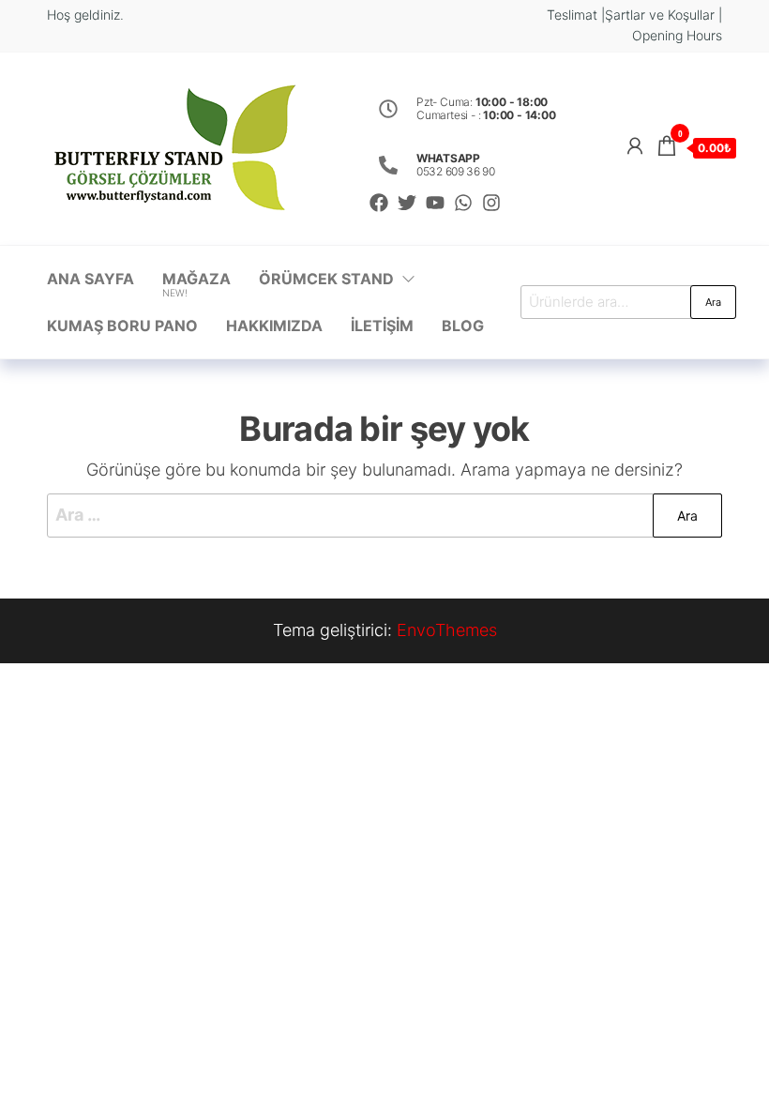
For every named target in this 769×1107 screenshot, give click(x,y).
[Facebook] (378, 202)
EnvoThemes (447, 630)
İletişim (382, 325)
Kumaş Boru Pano (122, 325)
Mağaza (196, 284)
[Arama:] (384, 515)
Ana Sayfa (90, 278)
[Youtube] (435, 202)
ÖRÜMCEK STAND (326, 278)
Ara (713, 302)
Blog (463, 325)
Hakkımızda (274, 325)
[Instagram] (491, 202)
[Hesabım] (635, 145)
